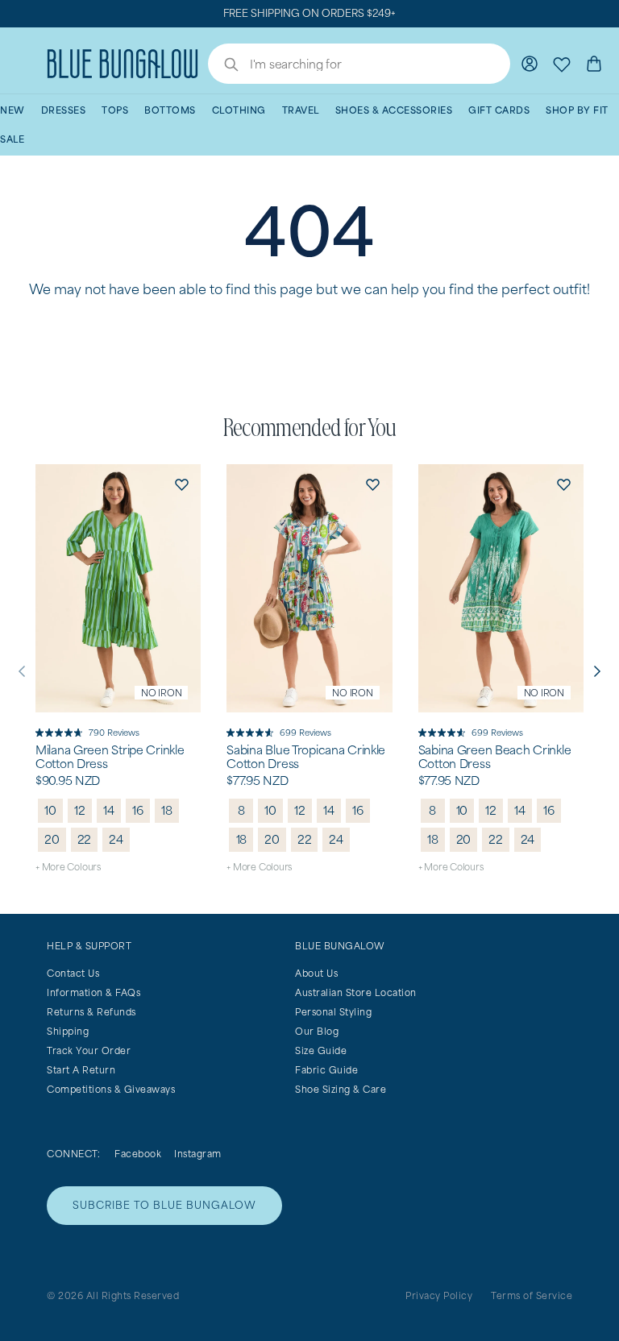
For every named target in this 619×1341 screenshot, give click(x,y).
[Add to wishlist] (181, 483)
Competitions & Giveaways (111, 1089)
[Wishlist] (561, 63)
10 (50, 810)
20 (52, 839)
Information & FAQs (93, 992)
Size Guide (321, 1050)
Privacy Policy (438, 1295)
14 (108, 810)
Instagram (198, 1153)
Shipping (68, 1031)
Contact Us (73, 973)
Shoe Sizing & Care (340, 1089)
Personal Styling (333, 1012)
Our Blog (317, 1031)
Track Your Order (89, 1050)
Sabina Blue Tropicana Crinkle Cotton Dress (305, 757)
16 (137, 810)
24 (116, 839)
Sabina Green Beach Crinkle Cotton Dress (494, 757)
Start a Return (81, 1070)
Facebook (137, 1153)
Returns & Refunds (91, 1012)
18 (166, 810)
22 (84, 839)
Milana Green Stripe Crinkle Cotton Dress (109, 757)
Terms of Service (531, 1295)
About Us (316, 973)
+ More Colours (68, 866)
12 (79, 810)
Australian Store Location (356, 992)
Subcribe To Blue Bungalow (164, 1205)
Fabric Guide (326, 1070)
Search (223, 66)
